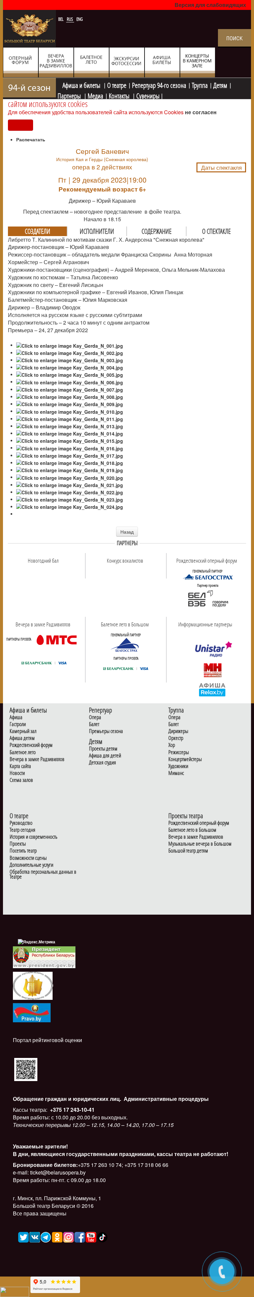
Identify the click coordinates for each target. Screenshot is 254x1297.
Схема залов (21, 780)
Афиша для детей (105, 755)
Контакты (120, 95)
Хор (171, 745)
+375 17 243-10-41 (72, 1109)
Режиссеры (178, 752)
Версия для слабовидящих (210, 5)
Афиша (16, 717)
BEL (61, 19)
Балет (94, 724)
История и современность (34, 836)
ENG (79, 19)
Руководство (21, 823)
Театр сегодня (22, 829)
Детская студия (102, 762)
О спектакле (216, 231)
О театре (116, 84)
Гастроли (18, 724)
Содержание (157, 231)
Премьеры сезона (106, 731)
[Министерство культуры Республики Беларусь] (33, 985)
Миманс (176, 773)
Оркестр (175, 738)
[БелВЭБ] (208, 599)
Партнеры (70, 95)
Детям (220, 84)
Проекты (18, 843)
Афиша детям (22, 738)
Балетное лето (23, 752)
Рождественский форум (31, 745)
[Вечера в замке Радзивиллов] (56, 639)
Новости (17, 773)
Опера (95, 717)
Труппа (200, 84)
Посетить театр (23, 850)
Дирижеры (178, 731)
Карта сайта (20, 766)
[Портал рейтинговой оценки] (25, 1069)
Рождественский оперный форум (198, 823)
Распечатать (30, 139)
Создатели (37, 231)
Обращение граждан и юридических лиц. (67, 1099)
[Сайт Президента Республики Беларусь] (44, 957)
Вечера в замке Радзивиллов (37, 759)
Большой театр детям (188, 850)
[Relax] (212, 689)
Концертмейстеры (185, 759)
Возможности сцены (28, 858)
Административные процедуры (165, 1099)
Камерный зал (23, 731)
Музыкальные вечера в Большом (200, 843)
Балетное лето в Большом (192, 829)
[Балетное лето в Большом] (125, 645)
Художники (178, 766)
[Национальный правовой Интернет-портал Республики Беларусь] (32, 1012)
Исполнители (97, 231)
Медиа (95, 95)
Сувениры (147, 95)
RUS (70, 19)
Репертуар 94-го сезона (159, 84)
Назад (127, 531)
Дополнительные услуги (31, 864)
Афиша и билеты (82, 84)
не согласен (201, 112)
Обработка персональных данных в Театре (43, 874)
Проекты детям (103, 748)
